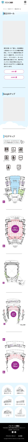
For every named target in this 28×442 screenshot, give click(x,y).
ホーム (4, 9)
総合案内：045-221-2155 (14, 429)
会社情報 (20, 436)
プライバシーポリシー (11, 436)
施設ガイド (10, 9)
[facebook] (12, 432)
